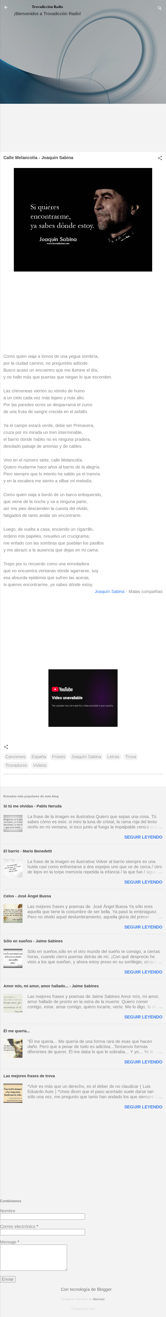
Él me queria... (16, 1031)
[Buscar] (160, 8)
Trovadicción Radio (47, 6)
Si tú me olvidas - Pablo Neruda (32, 806)
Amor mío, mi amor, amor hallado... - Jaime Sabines (51, 986)
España (39, 756)
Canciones (15, 756)
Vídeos (39, 765)
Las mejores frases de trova (29, 1076)
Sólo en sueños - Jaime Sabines (33, 941)
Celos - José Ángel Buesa (27, 896)
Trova (130, 756)
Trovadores (16, 765)
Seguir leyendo (143, 837)
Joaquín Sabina (109, 591)
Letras (113, 756)
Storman (99, 1299)
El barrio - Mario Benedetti (27, 851)
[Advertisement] (83, 86)
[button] (160, 158)
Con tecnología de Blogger (85, 1289)
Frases (58, 756)
